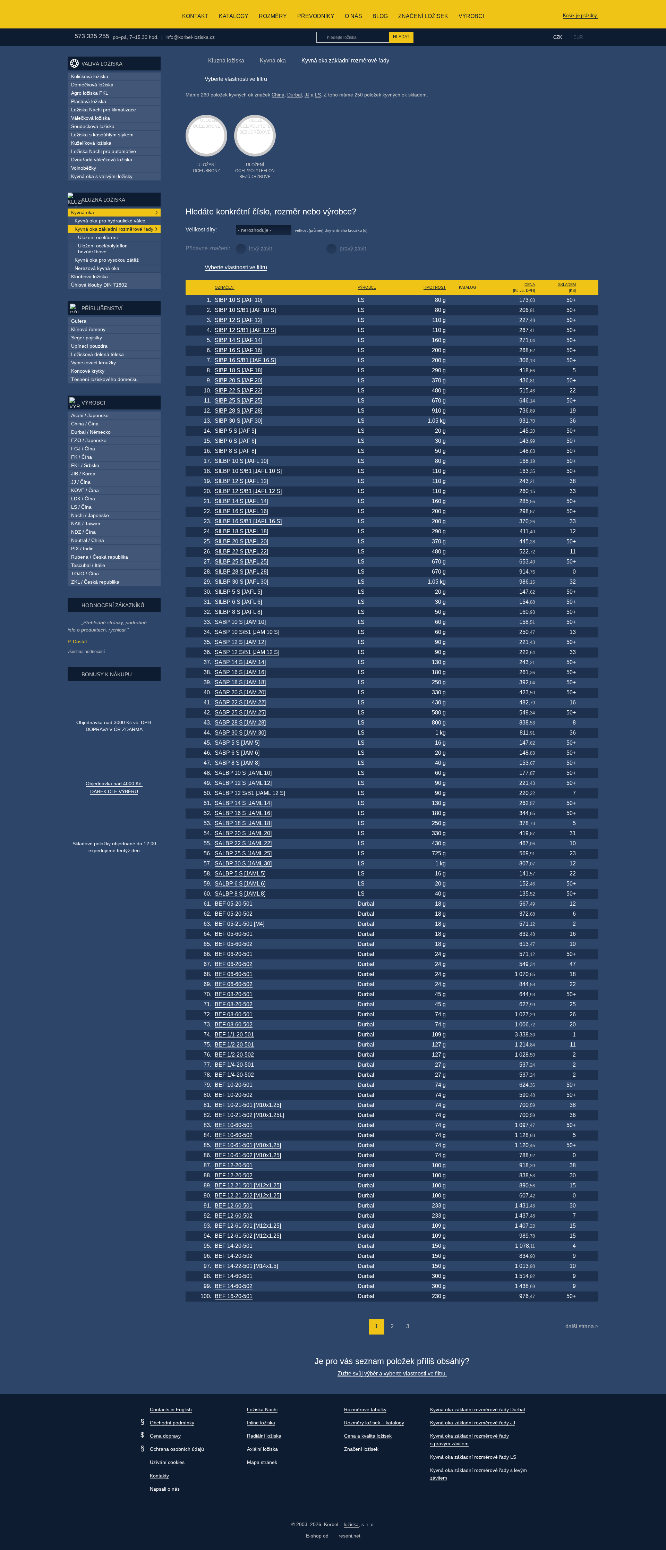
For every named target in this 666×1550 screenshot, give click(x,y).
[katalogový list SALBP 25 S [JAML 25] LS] (467, 853)
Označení (224, 287)
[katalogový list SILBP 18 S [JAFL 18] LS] (467, 531)
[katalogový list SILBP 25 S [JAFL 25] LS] (467, 562)
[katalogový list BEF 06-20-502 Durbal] (467, 964)
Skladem (567, 284)
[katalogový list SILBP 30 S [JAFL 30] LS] (467, 582)
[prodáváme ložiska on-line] (93, 14)
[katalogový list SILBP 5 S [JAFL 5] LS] (467, 592)
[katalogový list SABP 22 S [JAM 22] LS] (467, 703)
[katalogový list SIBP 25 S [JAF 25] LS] (467, 401)
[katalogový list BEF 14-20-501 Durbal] (467, 1246)
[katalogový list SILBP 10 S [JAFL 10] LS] (467, 461)
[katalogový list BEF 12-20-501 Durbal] (467, 1165)
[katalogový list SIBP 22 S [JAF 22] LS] (467, 391)
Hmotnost (435, 287)
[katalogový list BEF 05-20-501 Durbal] (467, 904)
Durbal (294, 95)
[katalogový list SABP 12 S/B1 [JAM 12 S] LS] (467, 652)
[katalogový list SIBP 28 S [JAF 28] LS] (467, 411)
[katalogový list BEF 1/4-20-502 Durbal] (467, 1075)
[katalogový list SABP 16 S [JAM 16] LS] (467, 672)
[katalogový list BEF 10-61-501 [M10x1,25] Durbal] (467, 1145)
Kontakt (195, 16)
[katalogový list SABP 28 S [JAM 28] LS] (467, 723)
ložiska (351, 1524)
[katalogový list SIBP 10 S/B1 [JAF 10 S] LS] (467, 310)
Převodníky (315, 16)
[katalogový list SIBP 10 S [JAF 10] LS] (467, 300)
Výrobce (367, 287)
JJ (307, 95)
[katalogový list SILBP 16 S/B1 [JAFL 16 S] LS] (467, 521)
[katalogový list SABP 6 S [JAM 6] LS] (467, 753)
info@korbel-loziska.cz (190, 37)
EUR (578, 37)
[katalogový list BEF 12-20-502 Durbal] (467, 1175)
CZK (557, 37)
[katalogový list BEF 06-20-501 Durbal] (467, 954)
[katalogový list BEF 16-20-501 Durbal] (467, 1296)
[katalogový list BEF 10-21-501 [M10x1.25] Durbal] (467, 1105)
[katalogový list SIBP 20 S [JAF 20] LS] (467, 381)
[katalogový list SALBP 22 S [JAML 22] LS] (467, 843)
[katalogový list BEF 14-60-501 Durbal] (467, 1276)
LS (318, 95)
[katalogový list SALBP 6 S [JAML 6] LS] (467, 884)
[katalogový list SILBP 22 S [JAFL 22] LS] (467, 552)
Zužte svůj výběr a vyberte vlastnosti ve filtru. (392, 1374)
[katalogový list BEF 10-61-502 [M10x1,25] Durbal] (467, 1155)
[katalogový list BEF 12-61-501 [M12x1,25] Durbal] (467, 1226)
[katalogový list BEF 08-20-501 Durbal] (467, 994)
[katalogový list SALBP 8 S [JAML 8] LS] (467, 894)
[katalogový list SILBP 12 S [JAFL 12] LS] (467, 481)
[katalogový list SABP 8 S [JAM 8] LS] (467, 763)
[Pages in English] (594, 37)
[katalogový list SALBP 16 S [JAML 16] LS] (467, 813)
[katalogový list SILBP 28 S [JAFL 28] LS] (467, 572)
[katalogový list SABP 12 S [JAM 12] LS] (467, 642)
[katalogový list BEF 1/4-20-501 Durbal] (467, 1065)
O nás (353, 16)
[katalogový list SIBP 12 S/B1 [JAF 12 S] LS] (467, 330)
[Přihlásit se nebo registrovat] (532, 37)
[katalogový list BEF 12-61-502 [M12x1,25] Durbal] (467, 1236)
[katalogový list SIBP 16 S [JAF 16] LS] (467, 350)
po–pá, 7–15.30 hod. (136, 37)
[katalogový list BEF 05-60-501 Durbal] (467, 934)
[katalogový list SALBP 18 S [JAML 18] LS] (467, 823)
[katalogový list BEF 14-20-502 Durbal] (467, 1256)
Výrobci (471, 16)
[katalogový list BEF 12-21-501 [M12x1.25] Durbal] (467, 1186)
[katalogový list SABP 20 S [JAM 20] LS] (467, 692)
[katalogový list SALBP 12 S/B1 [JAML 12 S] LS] (467, 793)
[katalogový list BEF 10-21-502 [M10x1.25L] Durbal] (467, 1115)
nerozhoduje (254, 230)
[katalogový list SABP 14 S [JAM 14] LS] (467, 662)
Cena (529, 284)
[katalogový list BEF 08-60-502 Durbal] (467, 1025)
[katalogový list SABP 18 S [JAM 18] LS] (467, 682)
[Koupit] (588, 300)
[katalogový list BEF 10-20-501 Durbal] (467, 1085)
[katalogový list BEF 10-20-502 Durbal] (467, 1095)
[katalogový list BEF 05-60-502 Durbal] (467, 944)
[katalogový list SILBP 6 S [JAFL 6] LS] (467, 602)
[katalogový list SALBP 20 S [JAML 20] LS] (467, 833)
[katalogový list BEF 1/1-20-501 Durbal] (467, 1035)
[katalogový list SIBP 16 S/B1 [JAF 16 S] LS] (467, 360)
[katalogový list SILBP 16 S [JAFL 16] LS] (467, 511)
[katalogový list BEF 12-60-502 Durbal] (467, 1216)
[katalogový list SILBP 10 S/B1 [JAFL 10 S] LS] (467, 471)
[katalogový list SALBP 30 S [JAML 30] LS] (467, 864)
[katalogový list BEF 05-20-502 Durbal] (467, 914)
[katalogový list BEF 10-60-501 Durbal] (467, 1125)
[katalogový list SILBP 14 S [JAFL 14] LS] (467, 501)
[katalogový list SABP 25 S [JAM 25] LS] (467, 713)
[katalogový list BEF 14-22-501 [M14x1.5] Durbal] (467, 1266)
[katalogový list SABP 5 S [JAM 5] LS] (467, 743)
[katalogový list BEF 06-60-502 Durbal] (467, 984)
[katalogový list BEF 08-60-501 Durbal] (467, 1014)
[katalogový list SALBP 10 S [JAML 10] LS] (467, 773)
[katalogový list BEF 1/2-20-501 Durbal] (467, 1045)
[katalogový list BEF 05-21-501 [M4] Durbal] (467, 924)
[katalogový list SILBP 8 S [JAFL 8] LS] (467, 612)
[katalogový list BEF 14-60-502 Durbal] (467, 1286)
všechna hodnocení (86, 651)
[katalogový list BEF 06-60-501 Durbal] (467, 974)
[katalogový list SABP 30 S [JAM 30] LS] (467, 733)
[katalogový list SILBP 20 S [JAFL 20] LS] (467, 542)
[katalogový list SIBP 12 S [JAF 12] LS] (467, 320)
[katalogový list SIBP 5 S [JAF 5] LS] (467, 431)
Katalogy (233, 16)
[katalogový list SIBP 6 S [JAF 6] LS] (467, 441)
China (278, 95)
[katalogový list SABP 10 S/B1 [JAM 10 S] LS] (467, 632)
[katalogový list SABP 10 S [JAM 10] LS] (467, 622)
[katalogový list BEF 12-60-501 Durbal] (467, 1206)
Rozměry (273, 16)
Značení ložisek (423, 16)
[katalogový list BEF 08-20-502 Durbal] (467, 1004)
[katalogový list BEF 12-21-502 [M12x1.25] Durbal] (467, 1196)
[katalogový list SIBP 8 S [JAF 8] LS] (467, 451)
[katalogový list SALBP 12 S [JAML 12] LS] (467, 783)
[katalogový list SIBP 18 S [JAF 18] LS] (467, 370)
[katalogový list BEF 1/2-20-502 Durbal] (467, 1055)
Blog (380, 16)
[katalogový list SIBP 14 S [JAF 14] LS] (467, 340)
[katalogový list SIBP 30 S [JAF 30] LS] (467, 421)
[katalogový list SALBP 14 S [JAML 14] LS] (467, 803)
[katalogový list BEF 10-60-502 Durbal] (467, 1135)
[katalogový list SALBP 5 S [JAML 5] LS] (467, 874)
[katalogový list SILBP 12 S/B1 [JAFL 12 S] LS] (467, 491)
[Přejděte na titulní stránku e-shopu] (189, 60)
